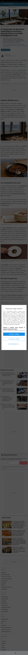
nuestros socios (21, 311)
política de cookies (8, 324)
